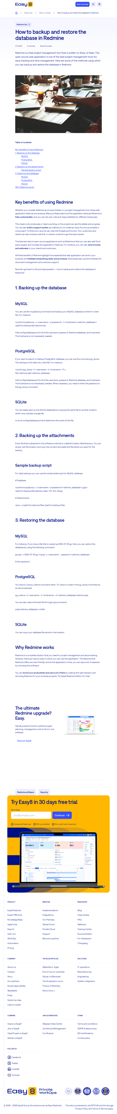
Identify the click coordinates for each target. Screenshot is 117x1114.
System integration (86, 981)
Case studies (83, 915)
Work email (15, 810)
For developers (84, 938)
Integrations (48, 915)
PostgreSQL (26, 160)
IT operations (84, 967)
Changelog (83, 943)
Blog (80, 910)
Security (44, 792)
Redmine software (25, 792)
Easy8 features (14, 910)
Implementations (50, 910)
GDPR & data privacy (87, 1028)
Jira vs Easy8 (13, 1028)
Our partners (13, 981)
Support (46, 934)
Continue (60, 815)
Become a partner (51, 938)
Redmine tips (22, 24)
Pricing (10, 948)
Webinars (82, 924)
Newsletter (12, 990)
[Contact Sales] (93, 4)
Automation (13, 943)
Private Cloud (49, 929)
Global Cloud (49, 924)
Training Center (85, 929)
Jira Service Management (54, 1028)
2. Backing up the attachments (29, 166)
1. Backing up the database (27, 153)
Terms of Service (100, 1108)
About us (11, 967)
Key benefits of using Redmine (29, 149)
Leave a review (14, 1004)
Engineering (83, 976)
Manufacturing (84, 972)
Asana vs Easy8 (14, 1024)
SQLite (24, 163)
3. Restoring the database (27, 173)
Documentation (85, 934)
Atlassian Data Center (52, 1024)
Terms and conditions (87, 1024)
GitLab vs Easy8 (14, 1038)
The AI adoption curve (53, 981)
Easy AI (10, 929)
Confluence (48, 1033)
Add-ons (11, 934)
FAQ (80, 919)
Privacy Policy (81, 1108)
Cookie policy (84, 1038)
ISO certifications (85, 1033)
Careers (11, 972)
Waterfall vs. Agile (51, 967)
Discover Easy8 (24, 741)
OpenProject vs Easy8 (17, 1033)
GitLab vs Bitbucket (51, 976)
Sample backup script (31, 170)
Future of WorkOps (51, 986)
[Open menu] (99, 4)
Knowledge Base (15, 919)
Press (9, 995)
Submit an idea (14, 1000)
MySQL (24, 156)
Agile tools (12, 924)
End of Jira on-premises (53, 972)
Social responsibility (16, 986)
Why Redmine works (24, 187)
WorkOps (11, 938)
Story (9, 976)
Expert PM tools (14, 915)
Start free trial (82, 4)
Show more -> (49, 990)
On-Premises (48, 919)
